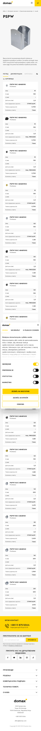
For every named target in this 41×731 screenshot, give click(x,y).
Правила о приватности (15, 645)
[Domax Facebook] (7, 657)
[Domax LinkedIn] (20, 657)
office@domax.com (20, 721)
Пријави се (32, 640)
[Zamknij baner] (38, 325)
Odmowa (20, 404)
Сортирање (9, 79)
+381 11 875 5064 (21, 716)
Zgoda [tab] (5, 330)
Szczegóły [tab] (15, 330)
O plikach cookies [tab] (31, 330)
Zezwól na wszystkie (21, 391)
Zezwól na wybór (20, 398)
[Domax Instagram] (26, 657)
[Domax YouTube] (14, 657)
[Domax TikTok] (33, 657)
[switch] (36, 370)
